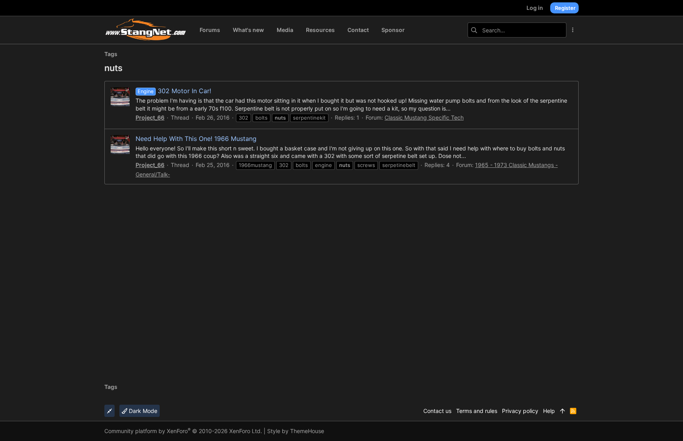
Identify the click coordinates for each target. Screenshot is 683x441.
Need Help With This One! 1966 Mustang (196, 139)
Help (549, 410)
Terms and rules (476, 410)
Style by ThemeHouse (295, 431)
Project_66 (150, 117)
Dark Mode (142, 410)
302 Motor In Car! (174, 91)
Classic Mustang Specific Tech (424, 117)
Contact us (437, 410)
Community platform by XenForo (183, 431)
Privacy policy (520, 410)
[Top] (562, 411)
